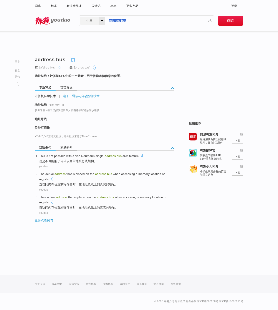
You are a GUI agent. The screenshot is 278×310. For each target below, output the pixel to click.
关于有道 (40, 284)
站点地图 (159, 284)
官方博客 (91, 284)
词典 (38, 6)
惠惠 (113, 6)
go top (17, 84)
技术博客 (108, 284)
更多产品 (132, 6)
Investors (57, 284)
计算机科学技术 (45, 96)
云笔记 (96, 6)
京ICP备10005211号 (231, 301)
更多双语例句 (44, 220)
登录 (234, 6)
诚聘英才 (125, 284)
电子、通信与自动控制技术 (81, 96)
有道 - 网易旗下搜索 (52, 21)
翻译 (54, 6)
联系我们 (142, 284)
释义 (17, 70)
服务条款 (191, 301)
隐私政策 (180, 301)
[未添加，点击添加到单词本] (73, 59)
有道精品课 (74, 6)
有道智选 (74, 284)
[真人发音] (59, 67)
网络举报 (175, 284)
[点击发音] (142, 156)
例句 (17, 76)
